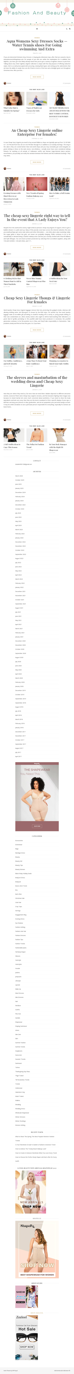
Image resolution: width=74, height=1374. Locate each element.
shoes (17, 1030)
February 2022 (20, 583)
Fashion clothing (20, 927)
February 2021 (20, 633)
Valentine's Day (20, 1092)
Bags (16, 849)
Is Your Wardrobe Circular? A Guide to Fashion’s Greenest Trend (35, 1145)
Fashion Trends (20, 943)
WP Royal (15, 1370)
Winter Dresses (20, 1117)
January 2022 (19, 587)
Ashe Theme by (8, 1370)
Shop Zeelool (37, 1313)
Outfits (17, 1009)
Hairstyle (18, 960)
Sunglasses (18, 1051)
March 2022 (19, 579)
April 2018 (18, 715)
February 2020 (20, 682)
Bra (16, 890)
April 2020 (18, 674)
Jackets (17, 972)
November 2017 (20, 736)
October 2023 (19, 509)
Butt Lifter (18, 894)
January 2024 (19, 501)
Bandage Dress (20, 853)
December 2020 (20, 641)
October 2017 (19, 740)
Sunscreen (18, 1055)
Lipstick (17, 985)
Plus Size (18, 1014)
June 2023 (18, 517)
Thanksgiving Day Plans (22, 1071)
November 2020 (20, 645)
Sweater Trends (20, 1059)
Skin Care (18, 1034)
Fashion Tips (19, 939)
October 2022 (19, 550)
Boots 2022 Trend (21, 886)
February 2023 (20, 534)
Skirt (16, 1038)
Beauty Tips (19, 865)
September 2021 (20, 604)
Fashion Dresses (20, 935)
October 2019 (19, 694)
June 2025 (18, 484)
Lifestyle (18, 981)
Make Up (18, 989)
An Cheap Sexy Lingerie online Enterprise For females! (37, 132)
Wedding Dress (20, 1109)
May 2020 (18, 670)
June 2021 (18, 616)
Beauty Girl (18, 861)
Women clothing (20, 1125)
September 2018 (20, 703)
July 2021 (18, 612)
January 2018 (19, 727)
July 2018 (18, 711)
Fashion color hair (20, 931)
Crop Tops (18, 906)
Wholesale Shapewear (22, 1113)
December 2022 (20, 542)
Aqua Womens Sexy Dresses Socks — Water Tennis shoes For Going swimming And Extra (37, 45)
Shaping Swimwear (21, 1026)
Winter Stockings (20, 1121)
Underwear (18, 1088)
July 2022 (18, 562)
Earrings (17, 910)
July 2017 (18, 752)
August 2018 (19, 707)
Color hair (18, 902)
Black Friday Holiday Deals (23, 873)
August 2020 (19, 657)
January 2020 (19, 686)
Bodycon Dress (20, 877)
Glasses (17, 956)
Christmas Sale (19, 898)
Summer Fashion (20, 1043)
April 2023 (18, 525)
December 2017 (20, 732)
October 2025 (19, 480)
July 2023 (18, 513)
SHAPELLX (37, 1218)
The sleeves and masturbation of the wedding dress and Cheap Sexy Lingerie (37, 381)
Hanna (9, 83)
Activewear (18, 844)
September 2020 (20, 653)
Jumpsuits (18, 976)
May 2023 (18, 521)
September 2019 (20, 699)
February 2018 (20, 723)
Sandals (17, 1018)
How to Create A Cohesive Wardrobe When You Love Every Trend (36, 1153)
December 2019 (20, 690)
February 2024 (20, 496)
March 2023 (19, 529)
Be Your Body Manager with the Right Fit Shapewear (58, 447)
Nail (16, 1001)
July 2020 (18, 661)
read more (37, 77)
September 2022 (20, 554)
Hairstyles (18, 964)
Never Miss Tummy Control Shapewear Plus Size (35, 281)
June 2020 (18, 666)
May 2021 (18, 620)
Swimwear (18, 1063)
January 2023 (19, 538)
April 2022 (18, 575)
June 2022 (18, 567)
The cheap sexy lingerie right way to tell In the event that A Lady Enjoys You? (37, 217)
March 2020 (19, 678)
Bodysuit (18, 882)
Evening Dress (19, 919)
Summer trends (20, 1047)
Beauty (17, 857)
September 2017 (20, 744)
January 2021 (19, 637)
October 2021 (19, 600)
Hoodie (17, 968)
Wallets (17, 1100)
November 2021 (20, 595)
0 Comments (66, 83)
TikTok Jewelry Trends (22, 1080)
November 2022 (20, 546)
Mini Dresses (19, 997)
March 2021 (19, 628)
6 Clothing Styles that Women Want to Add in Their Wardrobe (12, 281)
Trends (37, 38)
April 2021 (18, 624)
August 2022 (19, 558)
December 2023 (20, 505)
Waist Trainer (19, 1096)
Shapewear (18, 1022)
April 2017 (18, 756)
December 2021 (20, 591)
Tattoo (17, 1067)
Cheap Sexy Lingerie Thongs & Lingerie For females (37, 299)
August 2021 (19, 608)
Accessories (19, 840)
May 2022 (18, 571)
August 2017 (19, 748)
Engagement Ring (20, 915)
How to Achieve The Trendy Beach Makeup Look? (30, 1149)
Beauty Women (20, 869)
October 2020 (19, 649)
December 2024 (20, 492)
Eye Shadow (19, 923)
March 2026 (19, 476)
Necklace (18, 1005)
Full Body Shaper (20, 952)
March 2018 (19, 719)
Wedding (18, 1104)
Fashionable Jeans (20, 948)
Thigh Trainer (19, 1076)
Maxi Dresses (19, 993)
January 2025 (19, 488)
